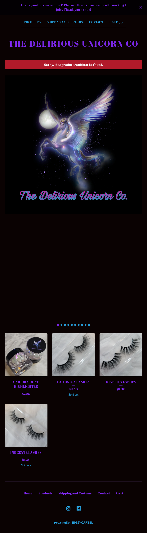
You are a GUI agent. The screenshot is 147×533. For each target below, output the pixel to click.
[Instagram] (68, 508)
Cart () (116, 22)
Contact (96, 22)
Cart (119, 493)
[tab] (58, 325)
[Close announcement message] (141, 7)
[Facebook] (79, 508)
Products (32, 22)
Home (28, 493)
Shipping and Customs (65, 22)
